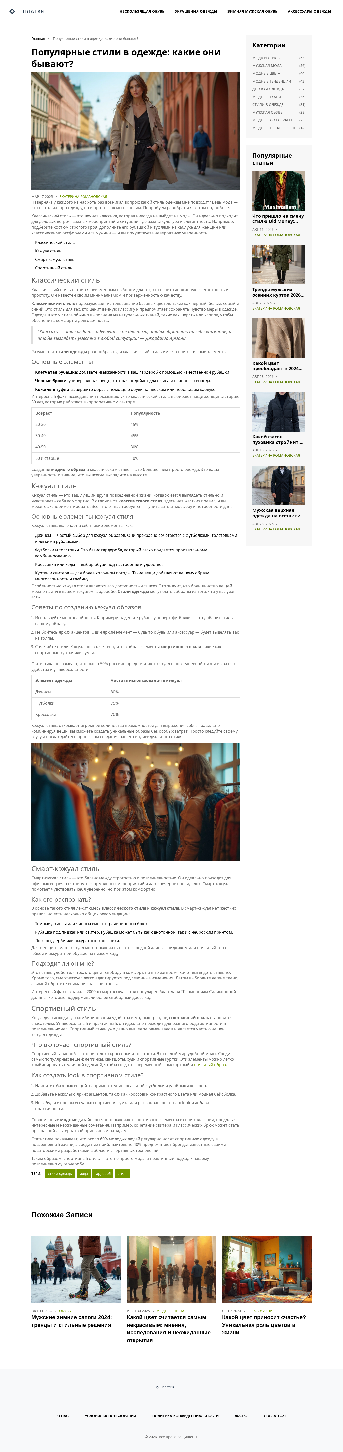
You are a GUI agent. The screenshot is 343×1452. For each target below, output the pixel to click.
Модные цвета (266, 73)
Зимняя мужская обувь (252, 11)
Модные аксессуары (272, 120)
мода (83, 1173)
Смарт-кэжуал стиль (55, 259)
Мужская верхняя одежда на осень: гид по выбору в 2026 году (278, 513)
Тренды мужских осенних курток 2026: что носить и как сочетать (277, 292)
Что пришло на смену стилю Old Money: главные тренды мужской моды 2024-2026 (278, 218)
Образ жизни (260, 1310)
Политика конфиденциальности (185, 1416)
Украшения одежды (196, 11)
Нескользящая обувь (142, 11)
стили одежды (60, 1173)
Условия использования (110, 1416)
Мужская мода (267, 65)
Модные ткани (266, 96)
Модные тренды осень (274, 127)
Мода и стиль (266, 57)
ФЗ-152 (241, 1416)
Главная (38, 38)
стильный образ (210, 1064)
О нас (63, 1416)
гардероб (103, 1173)
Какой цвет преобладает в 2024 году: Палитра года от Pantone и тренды (278, 366)
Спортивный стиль (53, 268)
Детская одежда (268, 89)
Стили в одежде (268, 104)
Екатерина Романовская (83, 196)
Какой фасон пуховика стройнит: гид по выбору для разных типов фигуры (278, 439)
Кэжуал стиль (48, 251)
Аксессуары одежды (309, 11)
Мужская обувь (267, 112)
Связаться (275, 1416)
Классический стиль (55, 242)
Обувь (65, 1310)
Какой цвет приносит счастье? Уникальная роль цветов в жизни (264, 1325)
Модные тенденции (271, 81)
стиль (122, 1173)
